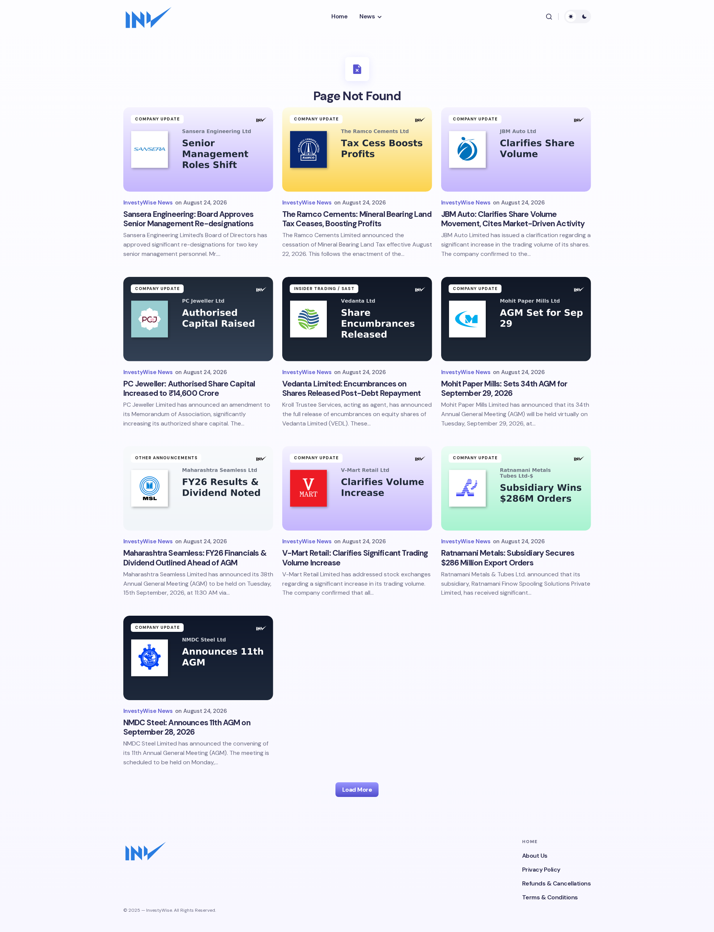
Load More (357, 790)
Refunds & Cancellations (556, 883)
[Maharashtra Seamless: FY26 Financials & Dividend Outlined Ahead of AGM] (198, 488)
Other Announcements (166, 457)
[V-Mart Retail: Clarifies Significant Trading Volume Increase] (357, 488)
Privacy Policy (541, 869)
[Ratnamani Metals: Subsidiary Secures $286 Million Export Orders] (516, 488)
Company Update (157, 119)
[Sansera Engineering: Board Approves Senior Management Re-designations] (198, 149)
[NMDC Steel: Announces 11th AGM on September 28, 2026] (198, 658)
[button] (549, 16)
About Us (535, 856)
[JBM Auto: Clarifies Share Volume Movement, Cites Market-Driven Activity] (516, 149)
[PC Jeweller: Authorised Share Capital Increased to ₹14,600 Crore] (198, 319)
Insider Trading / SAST (324, 288)
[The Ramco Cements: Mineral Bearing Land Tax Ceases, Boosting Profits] (357, 149)
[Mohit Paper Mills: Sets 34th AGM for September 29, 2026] (516, 319)
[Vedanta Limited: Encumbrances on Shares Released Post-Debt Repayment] (357, 319)
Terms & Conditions (550, 897)
